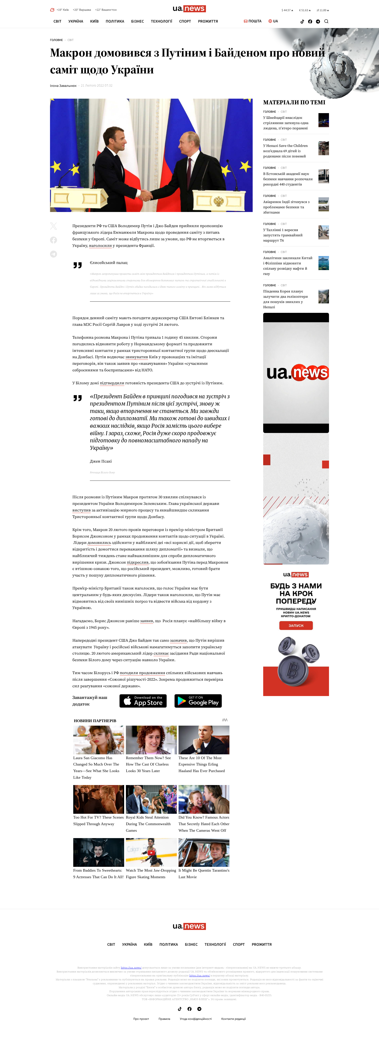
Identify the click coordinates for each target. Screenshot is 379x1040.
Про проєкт (141, 1019)
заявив (146, 620)
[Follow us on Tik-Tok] (302, 22)
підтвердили (112, 383)
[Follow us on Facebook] (310, 22)
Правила (164, 1019)
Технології (161, 21)
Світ (57, 21)
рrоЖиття (208, 21)
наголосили (100, 245)
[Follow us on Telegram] (318, 22)
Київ (94, 21)
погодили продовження (142, 672)
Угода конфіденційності (196, 1019)
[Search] (326, 21)
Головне (56, 40)
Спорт (185, 21)
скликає (161, 653)
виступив (81, 510)
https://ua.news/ (131, 967)
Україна (75, 21)
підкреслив (137, 562)
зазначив (178, 640)
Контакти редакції (233, 1019)
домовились (99, 542)
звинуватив (136, 357)
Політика (115, 21)
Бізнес (137, 21)
